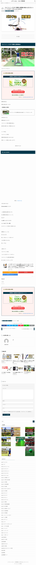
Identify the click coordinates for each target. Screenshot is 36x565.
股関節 (18, 320)
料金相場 (4, 541)
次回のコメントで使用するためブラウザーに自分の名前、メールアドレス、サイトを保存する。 (18, 411)
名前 (4, 400)
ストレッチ (14, 320)
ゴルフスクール (5, 499)
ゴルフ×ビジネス (5, 473)
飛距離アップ (5, 554)
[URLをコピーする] (32, 325)
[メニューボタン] (1, 1)
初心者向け (5, 537)
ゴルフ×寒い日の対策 (6, 479)
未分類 (4, 550)
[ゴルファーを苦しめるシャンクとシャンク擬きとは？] (20, 442)
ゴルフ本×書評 (5, 506)
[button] (2, 177)
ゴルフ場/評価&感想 (6, 504)
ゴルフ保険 (5, 501)
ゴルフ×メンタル (5, 475)
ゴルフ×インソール (6, 466)
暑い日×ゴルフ (5, 543)
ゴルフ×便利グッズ (5, 320)
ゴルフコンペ (5, 497)
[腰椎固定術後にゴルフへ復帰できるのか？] (6, 442)
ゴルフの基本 (5, 490)
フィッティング (5, 530)
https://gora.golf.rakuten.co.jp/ (28, 97)
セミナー (4, 521)
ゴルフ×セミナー (5, 468)
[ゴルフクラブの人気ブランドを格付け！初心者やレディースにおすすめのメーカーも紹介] (30, 442)
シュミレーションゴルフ (7, 515)
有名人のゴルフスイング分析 (8, 548)
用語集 (4, 552)
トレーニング (10, 320)
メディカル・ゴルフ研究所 (18, 1)
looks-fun (6, 344)
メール (4, 404)
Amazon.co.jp (19, 200)
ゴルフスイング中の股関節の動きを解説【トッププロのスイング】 (21, 112)
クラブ (4, 464)
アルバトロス (5, 462)
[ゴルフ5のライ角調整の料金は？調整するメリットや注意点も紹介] (30, 432)
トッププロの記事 (6, 526)
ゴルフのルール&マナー (7, 488)
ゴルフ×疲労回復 (5, 484)
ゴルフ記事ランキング (6, 508)
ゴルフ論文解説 (5, 510)
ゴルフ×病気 (5, 486)
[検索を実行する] (34, 421)
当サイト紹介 (5, 539)
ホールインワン (5, 532)
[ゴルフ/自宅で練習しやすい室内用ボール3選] (30, 451)
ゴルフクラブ (5, 495)
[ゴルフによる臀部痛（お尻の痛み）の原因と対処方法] (6, 451)
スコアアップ (5, 519)
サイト (4, 408)
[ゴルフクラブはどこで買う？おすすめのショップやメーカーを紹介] (15, 432)
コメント (4, 388)
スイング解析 (5, 517)
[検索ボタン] (35, 1)
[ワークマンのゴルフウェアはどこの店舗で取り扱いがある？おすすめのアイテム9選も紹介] (6, 432)
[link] (13, 339)
